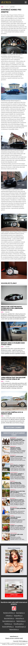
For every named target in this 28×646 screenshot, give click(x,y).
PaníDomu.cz (8, 624)
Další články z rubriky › (14, 427)
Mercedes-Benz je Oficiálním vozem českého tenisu (13, 343)
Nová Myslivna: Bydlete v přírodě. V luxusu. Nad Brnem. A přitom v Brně (17, 466)
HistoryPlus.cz (20, 618)
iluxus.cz (11, 463)
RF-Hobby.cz (23, 641)
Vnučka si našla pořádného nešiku (18, 509)
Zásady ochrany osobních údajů (14, 638)
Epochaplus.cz (20, 613)
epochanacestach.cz (14, 472)
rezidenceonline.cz (13, 533)
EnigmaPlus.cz (18, 615)
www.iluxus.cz (14, 636)
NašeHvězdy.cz (21, 621)
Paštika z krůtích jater (16, 456)
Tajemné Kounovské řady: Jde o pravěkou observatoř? (17, 492)
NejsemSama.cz (14, 629)
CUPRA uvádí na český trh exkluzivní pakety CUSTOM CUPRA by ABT (13, 378)
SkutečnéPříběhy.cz (8, 626)
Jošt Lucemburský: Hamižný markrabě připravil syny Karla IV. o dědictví (17, 483)
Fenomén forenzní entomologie (15, 517)
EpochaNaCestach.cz (8, 621)
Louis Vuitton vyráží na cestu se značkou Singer (12, 413)
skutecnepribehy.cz (13, 507)
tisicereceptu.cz (13, 455)
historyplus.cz (12, 481)
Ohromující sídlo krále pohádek (16, 535)
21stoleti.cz (12, 515)
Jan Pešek (12, 6)
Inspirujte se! (14, 595)
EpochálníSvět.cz (9, 618)
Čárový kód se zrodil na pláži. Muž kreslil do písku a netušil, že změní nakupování (17, 500)
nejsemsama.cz (13, 446)
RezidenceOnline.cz (9, 613)
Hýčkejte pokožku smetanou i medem (15, 448)
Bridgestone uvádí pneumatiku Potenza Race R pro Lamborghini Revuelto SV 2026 (12, 308)
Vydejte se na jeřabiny (16, 525)
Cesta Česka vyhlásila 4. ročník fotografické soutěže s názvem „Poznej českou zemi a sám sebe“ (17, 474)
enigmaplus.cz (12, 489)
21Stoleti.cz (9, 615)
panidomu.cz (12, 524)
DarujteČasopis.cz (20, 626)
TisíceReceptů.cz (18, 624)
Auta (2, 6)
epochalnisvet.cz (13, 437)
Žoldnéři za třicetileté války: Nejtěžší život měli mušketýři (17, 440)
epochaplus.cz (12, 498)
